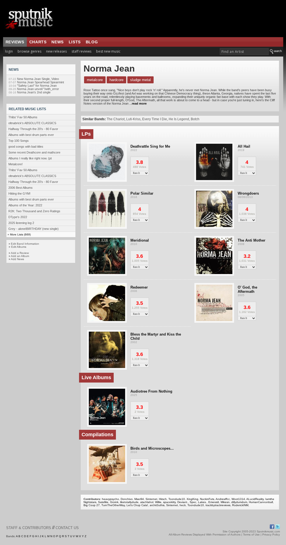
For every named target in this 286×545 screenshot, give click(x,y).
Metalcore (95, 80)
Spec (193, 502)
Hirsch (163, 499)
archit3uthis (157, 505)
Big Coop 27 (92, 505)
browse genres (29, 51)
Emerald (213, 502)
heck (183, 505)
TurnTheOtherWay (113, 505)
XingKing (192, 499)
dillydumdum (239, 502)
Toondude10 (176, 499)
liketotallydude (129, 502)
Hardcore (116, 80)
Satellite (103, 502)
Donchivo (127, 499)
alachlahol (146, 502)
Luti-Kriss (133, 119)
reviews (15, 42)
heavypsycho (110, 499)
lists (75, 42)
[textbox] (244, 51)
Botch (195, 119)
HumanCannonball (261, 502)
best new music (108, 51)
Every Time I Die (154, 119)
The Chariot (116, 119)
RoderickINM (240, 505)
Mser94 (139, 499)
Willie (158, 502)
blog (92, 42)
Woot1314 (238, 499)
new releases (56, 51)
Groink (114, 502)
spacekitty (169, 502)
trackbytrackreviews (218, 505)
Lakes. (202, 502)
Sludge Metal (140, 80)
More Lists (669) (20, 234)
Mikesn (225, 502)
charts (38, 42)
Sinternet (151, 499)
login (9, 51)
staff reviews (81, 51)
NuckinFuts (207, 499)
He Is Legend (179, 119)
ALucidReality (255, 499)
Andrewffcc (223, 499)
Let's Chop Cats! (137, 505)
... (138, 103)
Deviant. (182, 502)
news (57, 42)
